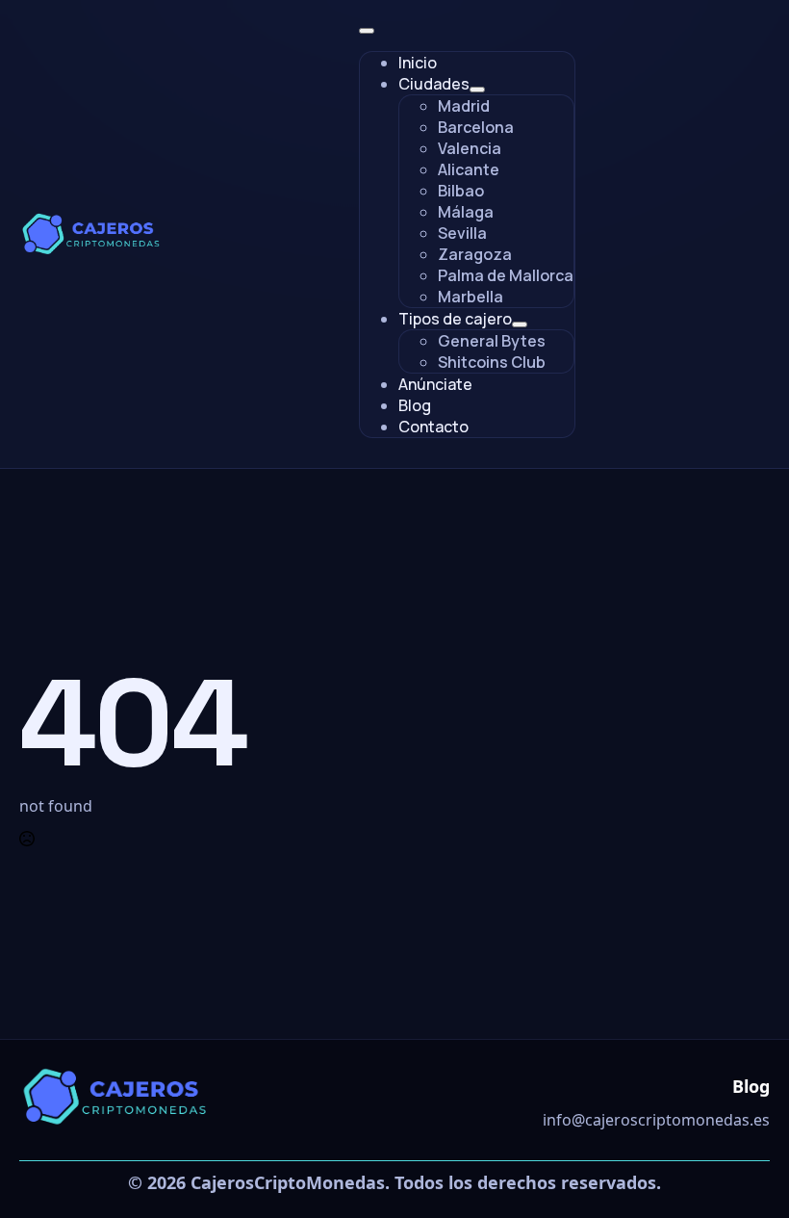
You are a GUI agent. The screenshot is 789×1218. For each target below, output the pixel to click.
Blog (414, 405)
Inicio (417, 62)
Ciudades (434, 83)
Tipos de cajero (455, 318)
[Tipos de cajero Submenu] (519, 324)
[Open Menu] (366, 31)
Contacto (433, 426)
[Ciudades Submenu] (477, 89)
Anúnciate (435, 384)
